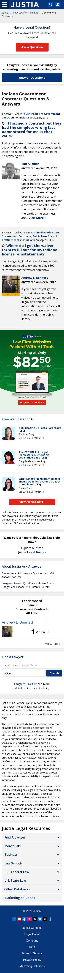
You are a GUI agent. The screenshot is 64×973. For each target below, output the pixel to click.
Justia (5, 12)
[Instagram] (29, 919)
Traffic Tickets (11, 240)
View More (36, 218)
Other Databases (17, 889)
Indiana (34, 12)
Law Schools (13, 863)
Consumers (9, 573)
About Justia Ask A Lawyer (22, 566)
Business (11, 854)
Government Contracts (16, 236)
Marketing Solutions (19, 898)
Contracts (32, 113)
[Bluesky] (40, 919)
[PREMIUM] (11, 284)
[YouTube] (19, 919)
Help (32, 946)
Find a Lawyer (12, 657)
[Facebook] (24, 919)
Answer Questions (32, 78)
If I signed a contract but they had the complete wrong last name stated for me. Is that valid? (31, 129)
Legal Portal (32, 934)
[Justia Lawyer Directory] (50, 919)
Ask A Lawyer (19, 12)
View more (53, 644)
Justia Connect (32, 927)
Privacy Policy (32, 959)
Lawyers (7, 583)
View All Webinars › (32, 501)
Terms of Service (32, 953)
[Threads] (35, 919)
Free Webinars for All (18, 419)
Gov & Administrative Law (42, 232)
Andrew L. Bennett (17, 622)
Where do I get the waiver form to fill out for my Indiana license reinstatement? (29, 250)
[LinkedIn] (14, 919)
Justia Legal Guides (32, 552)
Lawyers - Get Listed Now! (32, 684)
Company (32, 940)
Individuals (12, 846)
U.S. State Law (15, 880)
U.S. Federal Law (16, 872)
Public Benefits (42, 236)
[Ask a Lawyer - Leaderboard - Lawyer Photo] (7, 631)
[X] (45, 919)
